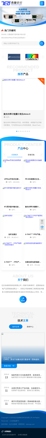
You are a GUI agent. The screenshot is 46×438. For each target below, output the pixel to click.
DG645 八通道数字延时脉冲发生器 (13, 34)
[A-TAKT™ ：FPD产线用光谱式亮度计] (12, 250)
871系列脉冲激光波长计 (12, 207)
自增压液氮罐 (22, 435)
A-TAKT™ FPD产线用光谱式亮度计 (33, 234)
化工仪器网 (13, 424)
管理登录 (21, 424)
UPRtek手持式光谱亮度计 (12, 179)
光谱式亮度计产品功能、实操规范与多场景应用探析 (27, 388)
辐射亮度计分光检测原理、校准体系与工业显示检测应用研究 (27, 375)
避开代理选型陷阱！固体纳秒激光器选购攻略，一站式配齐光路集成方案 (27, 401)
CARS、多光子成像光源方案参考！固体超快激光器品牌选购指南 (23, 359)
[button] (22, 24)
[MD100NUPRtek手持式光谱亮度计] (12, 167)
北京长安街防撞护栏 (9, 435)
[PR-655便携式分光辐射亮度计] (33, 167)
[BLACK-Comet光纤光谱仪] (12, 223)
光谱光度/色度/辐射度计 (33, 262)
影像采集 (31, 155)
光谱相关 (14, 155)
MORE (23, 301)
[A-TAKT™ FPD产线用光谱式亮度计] (33, 223)
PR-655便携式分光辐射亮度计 (33, 179)
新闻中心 (30, 327)
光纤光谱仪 (12, 234)
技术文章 (15, 327)
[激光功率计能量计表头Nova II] (33, 195)
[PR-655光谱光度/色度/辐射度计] (33, 250)
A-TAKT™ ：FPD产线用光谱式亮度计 (12, 262)
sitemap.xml (30, 424)
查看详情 (7, 366)
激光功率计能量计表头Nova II (17, 114)
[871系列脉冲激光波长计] (12, 195)
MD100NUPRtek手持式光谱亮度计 (13, 38)
